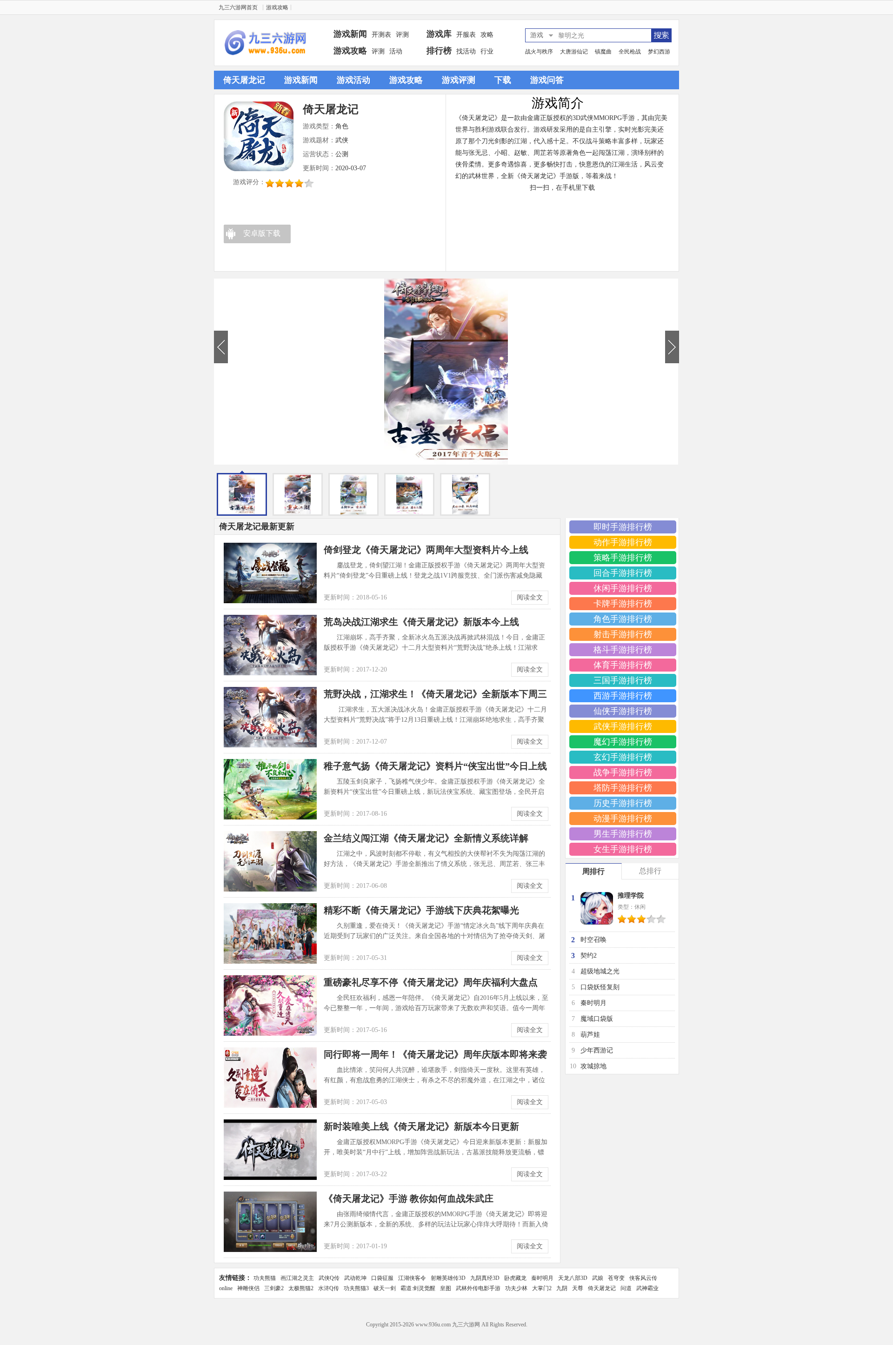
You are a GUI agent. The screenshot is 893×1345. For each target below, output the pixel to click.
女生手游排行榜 (622, 849)
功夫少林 (516, 1288)
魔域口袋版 (596, 1018)
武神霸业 (647, 1288)
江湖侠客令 (412, 1278)
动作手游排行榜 (622, 542)
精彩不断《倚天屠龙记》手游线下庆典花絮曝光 (421, 910)
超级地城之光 (600, 971)
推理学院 (631, 895)
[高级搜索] (661, 35)
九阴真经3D (485, 1278)
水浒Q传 (328, 1288)
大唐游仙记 (574, 51)
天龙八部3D (572, 1278)
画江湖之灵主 (297, 1278)
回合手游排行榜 (622, 573)
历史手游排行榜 (622, 803)
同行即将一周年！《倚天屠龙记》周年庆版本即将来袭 (435, 1054)
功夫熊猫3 (356, 1288)
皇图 (445, 1288)
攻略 (486, 34)
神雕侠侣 (248, 1288)
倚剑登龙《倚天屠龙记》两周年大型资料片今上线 (426, 550)
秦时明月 (593, 1002)
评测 (402, 34)
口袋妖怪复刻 (600, 987)
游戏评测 (458, 80)
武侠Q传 (329, 1278)
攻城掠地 (593, 1066)
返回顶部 (693, 1317)
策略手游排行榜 (622, 557)
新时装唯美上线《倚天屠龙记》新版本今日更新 (421, 1126)
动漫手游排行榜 (622, 818)
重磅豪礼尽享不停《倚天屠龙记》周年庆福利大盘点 (431, 982)
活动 (395, 51)
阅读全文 (530, 597)
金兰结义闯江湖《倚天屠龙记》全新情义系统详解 (426, 838)
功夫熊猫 (264, 1278)
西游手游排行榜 (622, 695)
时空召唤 (593, 939)
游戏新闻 (301, 80)
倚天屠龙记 (244, 80)
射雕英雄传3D (448, 1278)
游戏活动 (353, 80)
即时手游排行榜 (622, 527)
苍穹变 (616, 1278)
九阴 (561, 1288)
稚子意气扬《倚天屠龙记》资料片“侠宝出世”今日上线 (435, 766)
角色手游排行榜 (622, 619)
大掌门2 (542, 1288)
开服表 (466, 34)
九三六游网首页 (238, 7)
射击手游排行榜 (622, 634)
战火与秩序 (539, 51)
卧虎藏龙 (515, 1278)
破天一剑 (384, 1288)
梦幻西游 (659, 51)
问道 (626, 1288)
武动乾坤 (355, 1278)
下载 (502, 80)
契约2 (588, 955)
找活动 (466, 51)
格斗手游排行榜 (622, 649)
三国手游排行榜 (622, 680)
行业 (486, 51)
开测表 (381, 34)
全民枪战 (630, 51)
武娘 (597, 1278)
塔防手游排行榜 (622, 787)
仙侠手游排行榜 (622, 711)
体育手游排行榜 (622, 665)
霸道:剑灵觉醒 (417, 1288)
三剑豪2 (274, 1288)
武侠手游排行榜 (622, 726)
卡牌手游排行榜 (622, 603)
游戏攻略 (277, 7)
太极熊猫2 (300, 1288)
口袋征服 (382, 1278)
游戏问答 (547, 80)
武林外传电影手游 (478, 1288)
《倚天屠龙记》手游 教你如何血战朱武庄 (408, 1198)
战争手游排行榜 (622, 772)
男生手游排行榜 (622, 834)
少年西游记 (596, 1050)
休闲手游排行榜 (622, 588)
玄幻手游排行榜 (622, 757)
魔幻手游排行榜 (622, 741)
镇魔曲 (603, 51)
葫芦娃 (590, 1034)
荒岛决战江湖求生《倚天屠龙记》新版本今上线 (421, 622)
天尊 (577, 1288)
